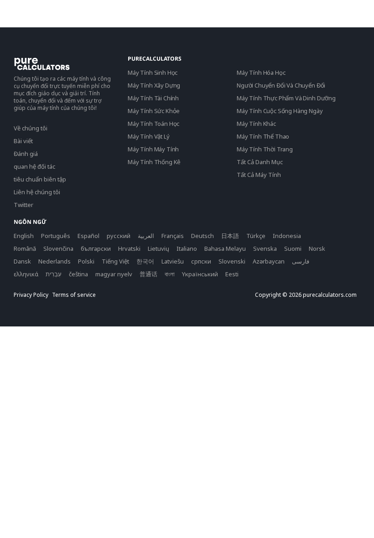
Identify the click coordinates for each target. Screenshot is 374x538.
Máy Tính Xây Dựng (154, 85)
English (24, 235)
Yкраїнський (200, 274)
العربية (146, 235)
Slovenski (231, 261)
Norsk (317, 248)
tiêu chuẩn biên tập (40, 179)
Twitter (23, 204)
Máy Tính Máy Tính (153, 149)
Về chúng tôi (30, 128)
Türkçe (255, 235)
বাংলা (170, 274)
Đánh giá (26, 153)
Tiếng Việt (115, 261)
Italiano (187, 248)
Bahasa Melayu (225, 248)
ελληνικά (26, 274)
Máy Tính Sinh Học (152, 72)
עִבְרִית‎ (54, 274)
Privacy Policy (31, 295)
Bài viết (23, 141)
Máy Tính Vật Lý (149, 136)
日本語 (230, 235)
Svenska (265, 248)
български (96, 248)
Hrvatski (129, 248)
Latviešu (172, 261)
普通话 (148, 274)
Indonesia (287, 235)
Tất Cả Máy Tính (259, 174)
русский (118, 235)
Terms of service (74, 295)
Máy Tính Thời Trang (265, 149)
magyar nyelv (113, 274)
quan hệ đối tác (34, 166)
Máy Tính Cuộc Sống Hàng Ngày (280, 110)
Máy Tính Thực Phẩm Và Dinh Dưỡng (286, 98)
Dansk (22, 261)
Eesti (232, 274)
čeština (78, 274)
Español (88, 235)
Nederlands (54, 261)
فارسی (300, 261)
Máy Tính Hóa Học (261, 72)
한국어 (145, 261)
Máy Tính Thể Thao (263, 136)
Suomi (292, 248)
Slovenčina (58, 248)
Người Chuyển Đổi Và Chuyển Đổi (281, 85)
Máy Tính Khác (256, 123)
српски (201, 261)
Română (25, 248)
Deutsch (202, 235)
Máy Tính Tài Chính (153, 98)
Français (172, 235)
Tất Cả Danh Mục (260, 162)
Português (55, 235)
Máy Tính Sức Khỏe (154, 110)
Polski (86, 261)
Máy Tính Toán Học (153, 123)
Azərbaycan (269, 261)
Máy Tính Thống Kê (154, 162)
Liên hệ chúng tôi (37, 192)
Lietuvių (158, 248)
